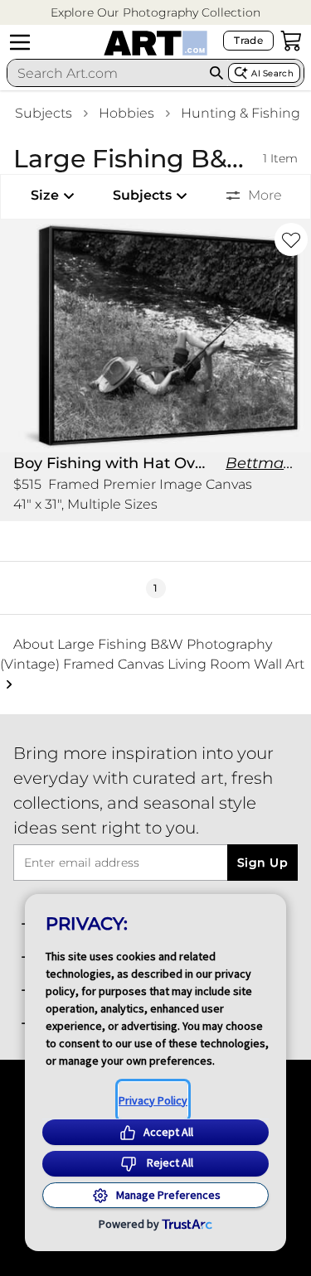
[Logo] (155, 43)
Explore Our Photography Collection (155, 12)
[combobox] (106, 73)
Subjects (43, 113)
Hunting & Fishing (240, 113)
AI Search (272, 73)
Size (45, 195)
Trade (248, 40)
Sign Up (262, 862)
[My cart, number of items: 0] (291, 40)
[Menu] (20, 42)
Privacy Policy (153, 1100)
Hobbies (126, 113)
